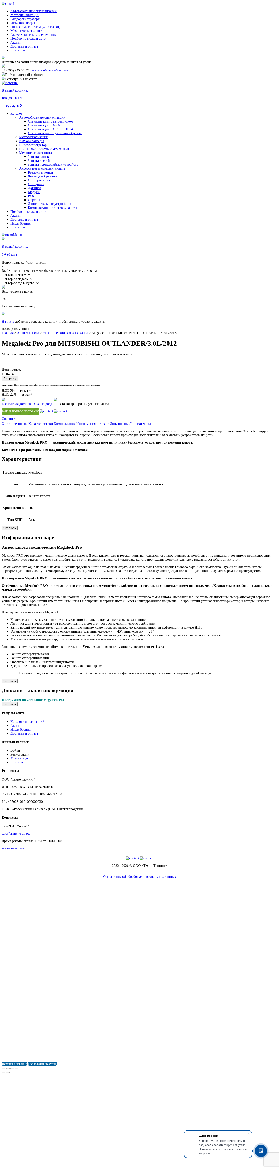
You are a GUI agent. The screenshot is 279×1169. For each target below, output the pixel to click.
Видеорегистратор (33, 145)
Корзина (16, 762)
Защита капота (39, 156)
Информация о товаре (92, 423)
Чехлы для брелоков (43, 176)
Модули (34, 192)
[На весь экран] (12, 1068)
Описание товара (14, 423)
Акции (15, 42)
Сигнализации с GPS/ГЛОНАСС (52, 129)
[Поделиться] (8, 1068)
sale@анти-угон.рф (16, 833)
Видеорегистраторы (25, 19)
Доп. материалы (141, 423)
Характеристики (40, 423)
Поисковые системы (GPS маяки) (35, 27)
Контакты (17, 50)
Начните (8, 321)
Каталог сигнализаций (27, 721)
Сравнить (9, 418)
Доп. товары (119, 423)
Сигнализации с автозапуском (50, 121)
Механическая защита (26, 30)
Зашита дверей (39, 160)
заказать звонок (13, 848)
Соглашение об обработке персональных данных (139, 876)
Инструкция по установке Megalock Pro (33, 700)
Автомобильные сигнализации (33, 11)
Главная (8, 333)
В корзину (10, 378)
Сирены (34, 200)
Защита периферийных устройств (53, 164)
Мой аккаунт (20, 758)
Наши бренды (20, 223)
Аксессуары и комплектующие (33, 34)
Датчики (34, 188)
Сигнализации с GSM (44, 125)
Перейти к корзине (14, 1063)
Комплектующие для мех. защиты (53, 207)
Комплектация (64, 423)
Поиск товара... (13, 262)
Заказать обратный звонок (49, 70)
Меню (17, 235)
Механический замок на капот (65, 333)
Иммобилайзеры (22, 23)
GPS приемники (40, 180)
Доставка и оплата (24, 46)
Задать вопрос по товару (20, 411)
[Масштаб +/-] (16, 1068)
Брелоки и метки (40, 172)
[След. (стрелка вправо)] (8, 1072)
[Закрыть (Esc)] (3, 1068)
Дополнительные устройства (49, 204)
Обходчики (36, 184)
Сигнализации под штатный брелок (55, 133)
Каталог (16, 113)
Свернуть (9, 528)
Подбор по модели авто (28, 38)
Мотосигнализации (24, 15)
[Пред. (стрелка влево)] (3, 1072)
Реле (31, 196)
